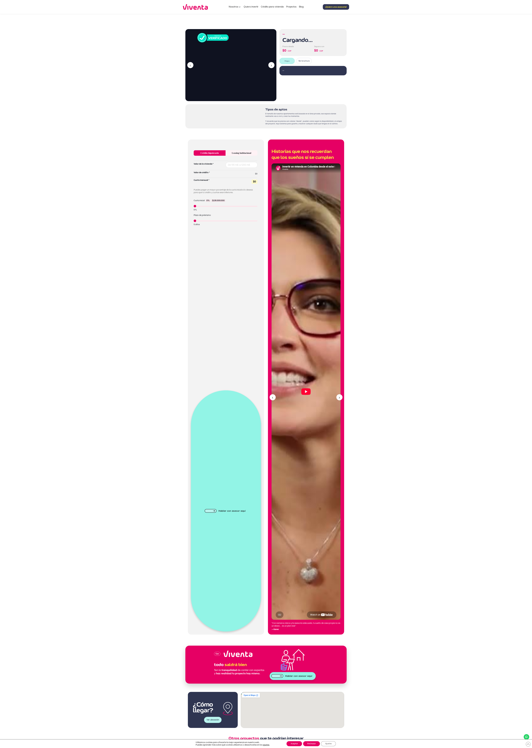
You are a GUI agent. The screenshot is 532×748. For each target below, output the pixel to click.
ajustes (266, 745)
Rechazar (311, 744)
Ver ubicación (213, 719)
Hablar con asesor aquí (231, 510)
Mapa (287, 61)
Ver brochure (304, 61)
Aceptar (294, 744)
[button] (336, 7)
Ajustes (328, 744)
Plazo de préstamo (202, 215)
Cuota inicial (209, 201)
